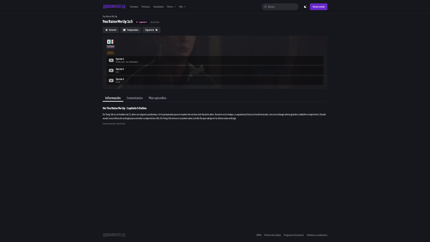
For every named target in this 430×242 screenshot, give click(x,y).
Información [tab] (113, 98)
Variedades (158, 6)
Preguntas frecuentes (294, 235)
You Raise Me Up (110, 16)
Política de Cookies (272, 235)
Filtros (170, 6)
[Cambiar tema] (305, 6)
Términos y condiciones (317, 235)
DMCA (259, 235)
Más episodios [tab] (157, 98)
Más (181, 6)
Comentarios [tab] (135, 98)
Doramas (134, 6)
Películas (146, 6)
